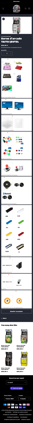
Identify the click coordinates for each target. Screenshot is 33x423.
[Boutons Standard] (7, 140)
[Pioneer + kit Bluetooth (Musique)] (7, 196)
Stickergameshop (9, 410)
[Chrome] (7, 249)
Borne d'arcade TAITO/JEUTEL (5, 346)
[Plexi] (7, 123)
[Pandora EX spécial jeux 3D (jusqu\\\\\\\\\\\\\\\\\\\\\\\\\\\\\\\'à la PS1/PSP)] (7, 78)
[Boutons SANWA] (19, 140)
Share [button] (5, 318)
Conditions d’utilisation (25, 414)
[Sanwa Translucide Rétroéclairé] (7, 152)
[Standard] (7, 185)
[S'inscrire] (25, 382)
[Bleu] (7, 225)
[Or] (19, 249)
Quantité (3, 50)
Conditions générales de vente (12, 419)
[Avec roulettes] (19, 282)
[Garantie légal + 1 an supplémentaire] (19, 300)
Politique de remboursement (20, 412)
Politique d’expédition (13, 417)
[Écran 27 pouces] (19, 107)
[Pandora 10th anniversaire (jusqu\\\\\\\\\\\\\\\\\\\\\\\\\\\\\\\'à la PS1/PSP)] (19, 66)
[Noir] (7, 213)
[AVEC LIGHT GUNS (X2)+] (7, 90)
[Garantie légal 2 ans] (7, 300)
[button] (3, 8)
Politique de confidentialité (10, 414)
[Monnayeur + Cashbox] (19, 265)
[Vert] (19, 225)
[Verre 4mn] (19, 123)
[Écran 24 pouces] (7, 107)
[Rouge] (19, 237)
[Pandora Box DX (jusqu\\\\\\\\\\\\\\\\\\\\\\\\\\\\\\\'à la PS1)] (7, 66)
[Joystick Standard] (7, 168)
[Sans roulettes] (7, 282)
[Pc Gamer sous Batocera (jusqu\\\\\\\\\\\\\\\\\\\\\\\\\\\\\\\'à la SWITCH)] (19, 78)
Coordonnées (23, 417)
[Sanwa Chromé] (19, 152)
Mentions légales (25, 419)
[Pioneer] (19, 185)
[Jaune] (7, 237)
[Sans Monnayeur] (7, 265)
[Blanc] (19, 213)
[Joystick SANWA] (19, 168)
